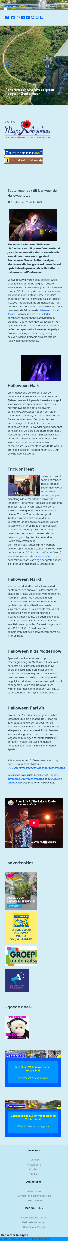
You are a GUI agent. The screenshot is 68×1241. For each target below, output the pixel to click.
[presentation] (7, 65)
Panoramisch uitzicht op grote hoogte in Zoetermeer (29, 92)
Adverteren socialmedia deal (34, 1196)
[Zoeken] (63, 16)
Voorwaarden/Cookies (34, 1217)
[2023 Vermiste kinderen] (17, 980)
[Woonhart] (21, 890)
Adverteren (34, 1191)
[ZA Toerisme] (23, 156)
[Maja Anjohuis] (27, 129)
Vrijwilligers (34, 1164)
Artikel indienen (34, 1200)
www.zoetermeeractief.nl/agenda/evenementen (36, 767)
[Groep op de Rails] (21, 956)
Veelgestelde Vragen (34, 1222)
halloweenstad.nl (44, 556)
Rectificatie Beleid (34, 1227)
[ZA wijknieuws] (33, 1068)
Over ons (34, 1160)
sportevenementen (32, 778)
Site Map (34, 1174)
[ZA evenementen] (33, 1118)
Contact (34, 1169)
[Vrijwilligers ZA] (21, 928)
